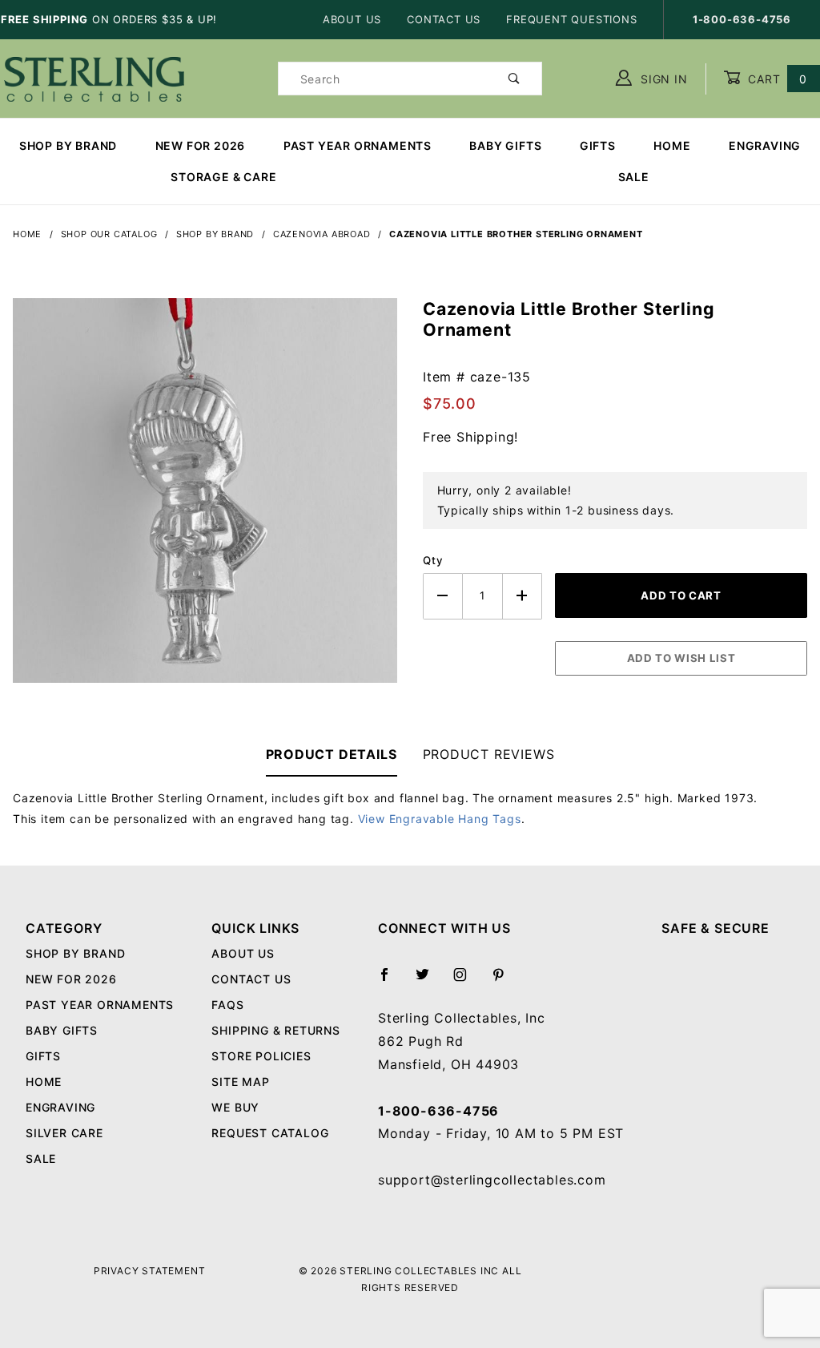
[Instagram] (466, 981)
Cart (775, 79)
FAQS (227, 1004)
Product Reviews (489, 754)
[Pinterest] (505, 981)
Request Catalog (269, 1133)
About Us (352, 19)
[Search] (514, 79)
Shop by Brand (68, 145)
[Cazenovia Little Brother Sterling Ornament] (205, 499)
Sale (41, 1158)
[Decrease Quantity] (443, 596)
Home (671, 145)
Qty (433, 560)
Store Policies (261, 1056)
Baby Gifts (505, 145)
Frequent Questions (571, 19)
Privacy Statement (150, 1271)
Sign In (662, 79)
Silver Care (64, 1133)
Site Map (240, 1081)
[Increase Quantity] (523, 596)
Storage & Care (223, 177)
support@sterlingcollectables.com (492, 1180)
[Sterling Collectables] (94, 77)
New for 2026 (200, 145)
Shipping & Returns (275, 1030)
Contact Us (443, 19)
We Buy (235, 1107)
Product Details (331, 754)
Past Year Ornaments (357, 145)
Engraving (765, 145)
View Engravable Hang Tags (439, 818)
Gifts (598, 145)
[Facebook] (391, 981)
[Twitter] (429, 981)
